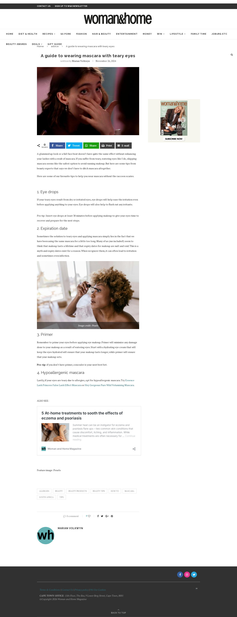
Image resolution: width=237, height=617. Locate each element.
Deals (36, 44)
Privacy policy (81, 589)
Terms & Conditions (50, 589)
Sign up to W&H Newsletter (71, 6)
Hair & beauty (101, 34)
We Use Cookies (98, 589)
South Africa (46, 497)
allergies (44, 491)
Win (159, 34)
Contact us (43, 6)
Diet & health (28, 34)
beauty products (78, 491)
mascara (129, 491)
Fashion (81, 34)
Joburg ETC (219, 34)
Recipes (48, 34)
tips (62, 497)
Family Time (198, 34)
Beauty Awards (16, 44)
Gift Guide (55, 44)
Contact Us (68, 589)
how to (115, 491)
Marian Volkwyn (81, 61)
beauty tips (99, 491)
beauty (59, 491)
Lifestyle (176, 34)
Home (9, 34)
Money (147, 34)
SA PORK (66, 34)
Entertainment (127, 34)
